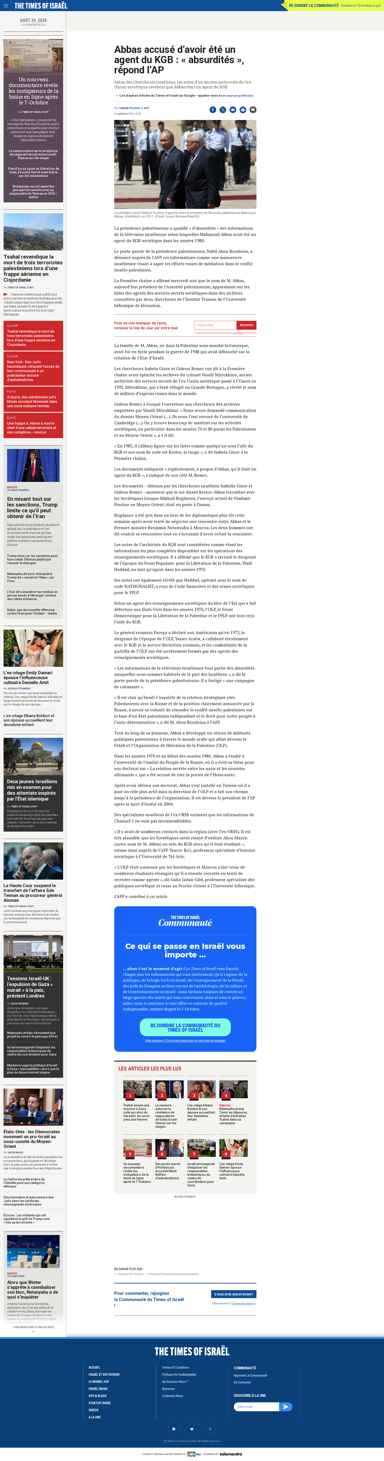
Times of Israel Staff (35, 112)
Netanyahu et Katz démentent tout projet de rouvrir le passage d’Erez (32, 1034)
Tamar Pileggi (129, 108)
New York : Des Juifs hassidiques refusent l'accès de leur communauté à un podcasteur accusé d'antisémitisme (33, 371)
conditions (238, 333)
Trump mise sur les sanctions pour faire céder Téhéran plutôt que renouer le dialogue (32, 559)
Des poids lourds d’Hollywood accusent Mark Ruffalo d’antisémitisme (167, 1171)
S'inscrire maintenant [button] (233, 1294)
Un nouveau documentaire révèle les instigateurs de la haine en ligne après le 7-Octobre (137, 1173)
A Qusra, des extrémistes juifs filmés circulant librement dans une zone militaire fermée (32, 401)
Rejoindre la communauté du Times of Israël (185, 1027)
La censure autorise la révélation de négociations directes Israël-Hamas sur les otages (166, 1116)
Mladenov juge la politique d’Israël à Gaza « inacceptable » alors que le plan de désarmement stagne (33, 1069)
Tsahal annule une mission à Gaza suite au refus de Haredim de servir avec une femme (136, 1112)
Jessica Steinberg (19, 688)
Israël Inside (98, 1389)
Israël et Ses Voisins (130, 1274)
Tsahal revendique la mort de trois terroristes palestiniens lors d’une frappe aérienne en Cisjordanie (33, 268)
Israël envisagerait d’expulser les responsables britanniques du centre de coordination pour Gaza (201, 1174)
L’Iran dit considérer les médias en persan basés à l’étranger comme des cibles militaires (32, 595)
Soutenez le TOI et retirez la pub (361, 5)
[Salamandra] (231, 1453)
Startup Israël (100, 1403)
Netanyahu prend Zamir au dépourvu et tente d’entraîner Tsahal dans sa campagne (233, 1114)
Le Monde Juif (99, 1381)
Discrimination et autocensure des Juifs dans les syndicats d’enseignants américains (29, 1201)
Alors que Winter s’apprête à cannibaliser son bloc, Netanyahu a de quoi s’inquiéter (32, 1290)
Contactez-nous (172, 1396)
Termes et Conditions (175, 1367)
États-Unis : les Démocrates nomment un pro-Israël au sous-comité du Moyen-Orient (32, 1139)
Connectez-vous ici (243, 1303)
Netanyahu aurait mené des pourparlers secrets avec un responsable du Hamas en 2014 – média (33, 191)
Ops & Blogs (98, 1396)
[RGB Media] (195, 1454)
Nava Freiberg (20, 490)
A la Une (95, 1417)
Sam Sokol (18, 1276)
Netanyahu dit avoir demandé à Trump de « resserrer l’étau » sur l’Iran (30, 577)
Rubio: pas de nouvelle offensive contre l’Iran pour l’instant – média (32, 611)
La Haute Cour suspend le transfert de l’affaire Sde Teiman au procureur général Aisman (33, 893)
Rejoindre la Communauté (314, 5)
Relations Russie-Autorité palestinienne (173, 1274)
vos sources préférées (237, 95)
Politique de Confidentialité (179, 1374)
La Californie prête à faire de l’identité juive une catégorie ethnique (24, 1183)
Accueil (94, 1367)
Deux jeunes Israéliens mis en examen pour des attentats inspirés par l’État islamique (32, 790)
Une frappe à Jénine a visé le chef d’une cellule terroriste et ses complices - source (31, 427)
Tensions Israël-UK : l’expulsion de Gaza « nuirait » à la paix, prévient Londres (30, 987)
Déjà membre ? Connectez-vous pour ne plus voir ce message (185, 1040)
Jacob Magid (15, 1152)
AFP (146, 108)
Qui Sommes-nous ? (175, 1381)
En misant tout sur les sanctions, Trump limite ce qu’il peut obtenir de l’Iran (32, 507)
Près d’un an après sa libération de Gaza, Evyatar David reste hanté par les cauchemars (33, 172)
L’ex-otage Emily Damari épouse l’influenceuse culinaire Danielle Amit (232, 1171)
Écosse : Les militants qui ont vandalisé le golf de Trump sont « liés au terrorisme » (27, 1219)
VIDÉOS (93, 1410)
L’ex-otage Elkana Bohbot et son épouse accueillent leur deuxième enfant (201, 1112)
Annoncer (168, 1389)
